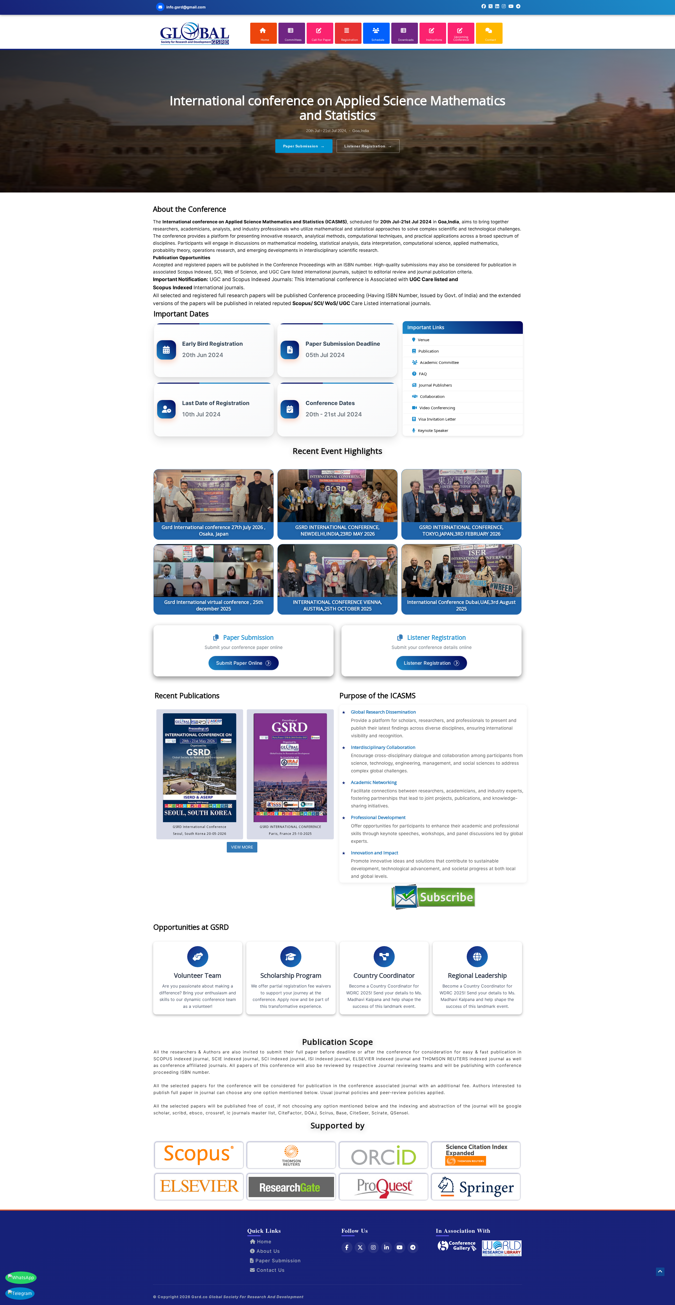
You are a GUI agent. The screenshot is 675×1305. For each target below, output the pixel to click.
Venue (423, 339)
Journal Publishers (435, 385)
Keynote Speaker (433, 430)
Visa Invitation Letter (437, 419)
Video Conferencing (437, 407)
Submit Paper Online (239, 663)
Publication (428, 351)
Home (263, 1241)
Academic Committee (439, 362)
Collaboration (432, 396)
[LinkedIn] (386, 1247)
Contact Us (270, 1270)
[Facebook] (347, 1247)
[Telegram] (412, 1247)
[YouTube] (399, 1247)
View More (242, 847)
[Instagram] (373, 1247)
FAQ (423, 373)
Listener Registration (368, 146)
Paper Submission (304, 146)
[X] (360, 1247)
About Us (267, 1251)
